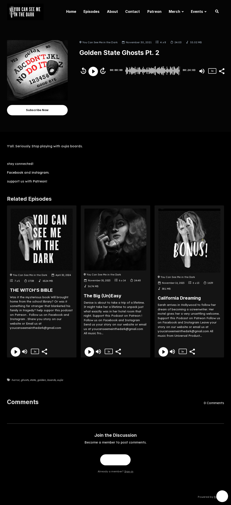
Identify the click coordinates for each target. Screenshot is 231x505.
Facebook (15, 172)
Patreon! (40, 181)
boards (51, 380)
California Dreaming (179, 298)
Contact (132, 11)
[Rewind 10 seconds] (83, 71)
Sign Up (115, 460)
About (112, 11)
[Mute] (202, 71)
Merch (174, 11)
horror (15, 380)
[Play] (93, 71)
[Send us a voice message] (222, 496)
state (33, 380)
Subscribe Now (37, 110)
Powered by (211, 496)
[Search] (217, 11)
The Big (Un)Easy (102, 295)
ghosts (25, 380)
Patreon (154, 11)
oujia (60, 380)
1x (212, 71)
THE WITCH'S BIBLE (31, 290)
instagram (40, 172)
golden (41, 380)
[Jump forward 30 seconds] (103, 71)
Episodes (91, 11)
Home (71, 11)
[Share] (221, 70)
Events (197, 11)
